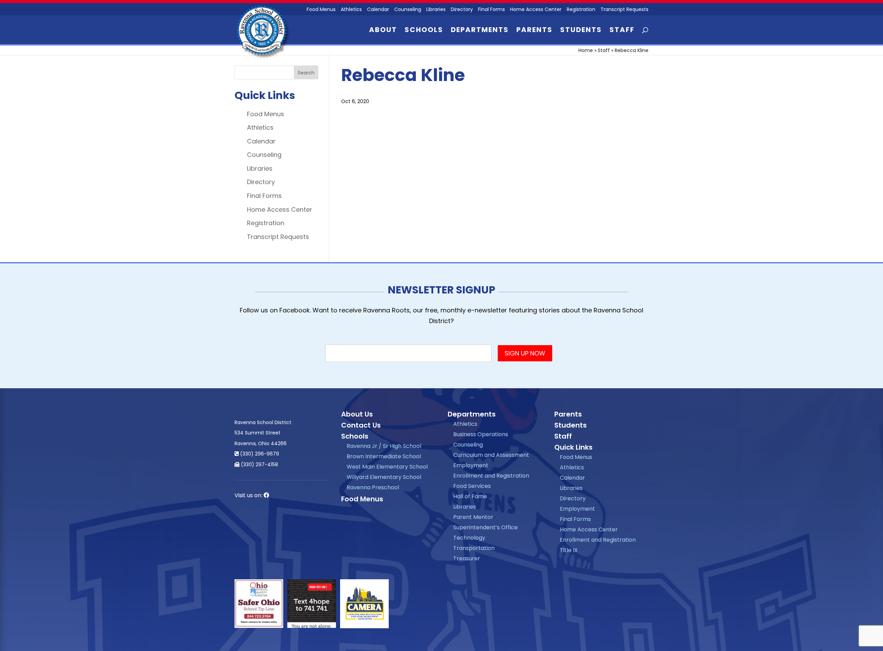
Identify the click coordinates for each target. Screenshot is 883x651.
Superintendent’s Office (485, 527)
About (383, 30)
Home (585, 50)
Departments (480, 30)
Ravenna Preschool (373, 487)
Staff (622, 30)
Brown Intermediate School (384, 456)
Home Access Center (536, 10)
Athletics (351, 10)
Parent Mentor (473, 517)
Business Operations (480, 434)
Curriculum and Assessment (491, 455)
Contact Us (361, 425)
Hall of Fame (470, 496)
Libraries (436, 10)
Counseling (407, 10)
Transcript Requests (624, 10)
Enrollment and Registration (491, 476)
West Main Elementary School (387, 467)
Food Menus (321, 10)
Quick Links (573, 447)
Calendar (378, 10)
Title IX (569, 550)
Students (581, 30)
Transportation (474, 548)
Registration (581, 10)
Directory (462, 10)
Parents (534, 30)
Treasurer (466, 558)
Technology (469, 538)
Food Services (472, 486)
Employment (470, 465)
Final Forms (491, 10)
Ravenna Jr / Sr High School (384, 446)
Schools (424, 30)
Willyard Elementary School (384, 477)
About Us (357, 414)
